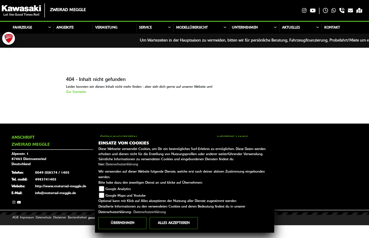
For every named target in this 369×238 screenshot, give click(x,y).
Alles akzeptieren (174, 223)
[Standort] (359, 11)
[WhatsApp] (334, 11)
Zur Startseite (76, 92)
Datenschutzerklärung (122, 164)
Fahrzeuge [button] (22, 27)
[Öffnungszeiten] (325, 11)
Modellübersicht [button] (192, 27)
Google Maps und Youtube (125, 196)
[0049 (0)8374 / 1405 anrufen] (342, 11)
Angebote (65, 27)
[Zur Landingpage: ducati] (8, 38)
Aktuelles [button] (291, 27)
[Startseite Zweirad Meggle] (21, 10)
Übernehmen (122, 223)
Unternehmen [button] (245, 27)
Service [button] (145, 27)
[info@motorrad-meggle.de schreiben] (350, 11)
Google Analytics (118, 189)
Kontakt (332, 27)
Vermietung (106, 27)
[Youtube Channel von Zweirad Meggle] (312, 11)
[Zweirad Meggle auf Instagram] (304, 11)
